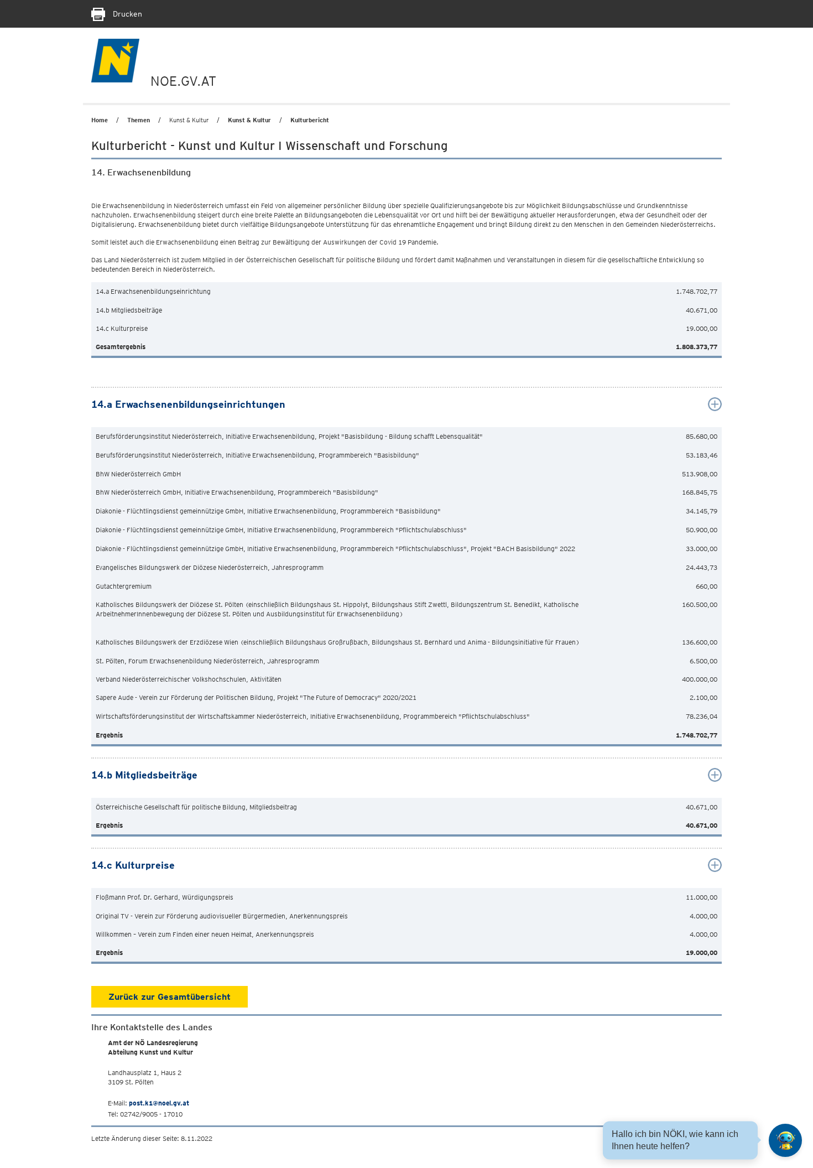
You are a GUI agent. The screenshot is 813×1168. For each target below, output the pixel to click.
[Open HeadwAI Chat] (785, 1140)
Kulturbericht (309, 120)
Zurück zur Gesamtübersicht (169, 996)
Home (99, 120)
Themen (138, 120)
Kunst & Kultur (249, 120)
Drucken (126, 13)
